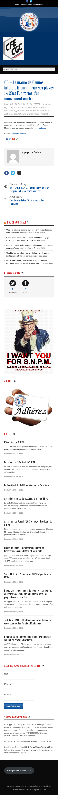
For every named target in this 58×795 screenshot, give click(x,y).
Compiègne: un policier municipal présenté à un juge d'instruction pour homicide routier (27, 239)
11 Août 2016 (21, 104)
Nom (7, 673)
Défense (28, 107)
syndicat (44, 114)
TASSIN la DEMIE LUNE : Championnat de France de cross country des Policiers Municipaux (27, 621)
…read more (41, 128)
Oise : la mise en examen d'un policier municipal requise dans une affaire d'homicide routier (29, 231)
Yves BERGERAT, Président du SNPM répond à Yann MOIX (27, 575)
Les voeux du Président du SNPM (19, 462)
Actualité (18, 107)
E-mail (8, 694)
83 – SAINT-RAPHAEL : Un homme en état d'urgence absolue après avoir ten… (29, 189)
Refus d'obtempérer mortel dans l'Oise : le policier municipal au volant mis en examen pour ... (26, 262)
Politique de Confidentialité (19, 770)
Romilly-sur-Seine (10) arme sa (26, 202)
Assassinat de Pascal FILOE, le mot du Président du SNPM (28, 523)
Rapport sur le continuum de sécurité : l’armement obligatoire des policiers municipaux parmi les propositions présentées (28, 594)
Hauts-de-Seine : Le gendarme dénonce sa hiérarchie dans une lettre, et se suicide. (24, 549)
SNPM (37, 104)
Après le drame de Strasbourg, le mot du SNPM (26, 498)
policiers (20, 110)
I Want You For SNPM (14, 442)
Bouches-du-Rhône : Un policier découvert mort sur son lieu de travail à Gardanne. (28, 638)
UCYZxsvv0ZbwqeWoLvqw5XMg (39, 747)
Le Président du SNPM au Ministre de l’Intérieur (26, 485)
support (23, 752)
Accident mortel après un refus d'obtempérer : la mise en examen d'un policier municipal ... (29, 246)
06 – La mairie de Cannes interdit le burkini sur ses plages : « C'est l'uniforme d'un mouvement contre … (29, 90)
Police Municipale (19, 133)
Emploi (36, 107)
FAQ (34, 749)
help (50, 741)
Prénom (9, 684)
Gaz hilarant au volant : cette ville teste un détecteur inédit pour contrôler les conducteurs (27, 254)
